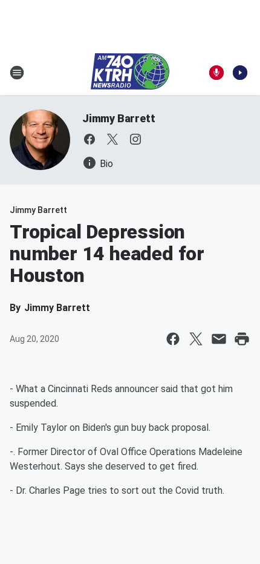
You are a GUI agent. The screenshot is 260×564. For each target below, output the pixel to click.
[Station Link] (130, 72)
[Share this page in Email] (218, 338)
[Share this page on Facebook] (172, 338)
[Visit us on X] (112, 139)
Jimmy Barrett (118, 118)
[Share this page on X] (195, 338)
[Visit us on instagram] (135, 139)
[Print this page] (241, 338)
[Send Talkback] (216, 72)
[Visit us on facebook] (89, 139)
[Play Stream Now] (240, 72)
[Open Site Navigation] (17, 72)
